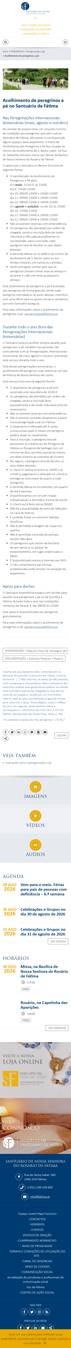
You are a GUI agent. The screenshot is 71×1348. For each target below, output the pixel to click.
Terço (26, 1020)
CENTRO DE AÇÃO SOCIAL (37, 1292)
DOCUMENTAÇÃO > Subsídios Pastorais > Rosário (34, 658)
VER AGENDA (58, 941)
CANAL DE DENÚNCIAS (37, 1261)
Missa (26, 989)
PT (35, 18)
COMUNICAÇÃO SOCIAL (37, 1272)
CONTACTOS (37, 1219)
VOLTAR (61, 735)
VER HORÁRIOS (57, 1028)
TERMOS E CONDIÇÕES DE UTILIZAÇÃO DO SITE (37, 1253)
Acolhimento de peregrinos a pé (22, 55)
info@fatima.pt (40, 1196)
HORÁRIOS (37, 1224)
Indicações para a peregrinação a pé (28, 762)
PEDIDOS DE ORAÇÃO (37, 1235)
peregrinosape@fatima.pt (41, 314)
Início (5, 51)
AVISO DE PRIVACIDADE (37, 1246)
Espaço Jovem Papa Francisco (37, 1213)
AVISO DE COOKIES (37, 1266)
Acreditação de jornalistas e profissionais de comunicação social (35, 1279)
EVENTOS (37, 1229)
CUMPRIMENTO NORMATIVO (37, 1240)
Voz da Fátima (35, 1287)
